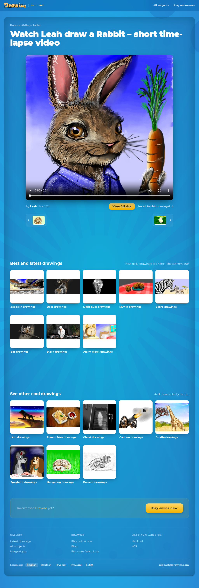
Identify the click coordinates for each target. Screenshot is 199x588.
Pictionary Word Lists (85, 551)
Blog (74, 546)
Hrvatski (61, 565)
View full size (122, 206)
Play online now (184, 5)
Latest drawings (20, 541)
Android (137, 541)
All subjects (161, 5)
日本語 (89, 565)
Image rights (18, 551)
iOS (134, 546)
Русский (76, 565)
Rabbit (37, 25)
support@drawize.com (174, 564)
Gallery (26, 25)
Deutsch (46, 565)
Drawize (15, 25)
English (32, 565)
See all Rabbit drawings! (154, 206)
